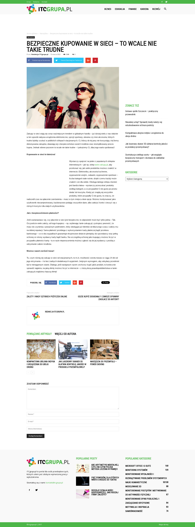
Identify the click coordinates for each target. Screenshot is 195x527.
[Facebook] (162, 2)
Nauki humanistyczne (136, 482)
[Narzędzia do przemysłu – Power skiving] (104, 349)
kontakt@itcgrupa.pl (54, 482)
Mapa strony (163, 524)
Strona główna (32, 33)
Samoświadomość (133, 511)
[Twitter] (166, 2)
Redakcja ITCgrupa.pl (39, 54)
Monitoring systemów (136, 470)
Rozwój (156, 9)
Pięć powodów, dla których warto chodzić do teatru (105, 478)
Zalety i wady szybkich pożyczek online (47, 296)
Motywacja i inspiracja (137, 507)
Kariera (144, 9)
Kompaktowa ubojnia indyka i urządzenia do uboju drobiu (41, 364)
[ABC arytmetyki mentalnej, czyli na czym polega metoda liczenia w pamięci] (82, 468)
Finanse (133, 9)
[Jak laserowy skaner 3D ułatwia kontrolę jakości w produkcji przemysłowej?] (72, 349)
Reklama (36, 2)
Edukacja (120, 9)
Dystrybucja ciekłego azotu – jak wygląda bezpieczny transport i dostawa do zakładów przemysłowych (144, 157)
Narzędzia (30, 37)
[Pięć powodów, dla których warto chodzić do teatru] (82, 481)
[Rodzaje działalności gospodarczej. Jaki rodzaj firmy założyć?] (82, 493)
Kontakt (44, 2)
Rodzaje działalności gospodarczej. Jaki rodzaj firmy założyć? (104, 492)
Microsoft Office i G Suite (138, 466)
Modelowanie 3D (133, 486)
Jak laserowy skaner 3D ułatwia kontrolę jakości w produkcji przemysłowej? (72, 364)
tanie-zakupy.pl (101, 165)
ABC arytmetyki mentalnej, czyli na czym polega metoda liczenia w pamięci (105, 467)
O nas (29, 2)
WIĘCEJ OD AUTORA (65, 333)
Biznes (107, 9)
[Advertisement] (97, 23)
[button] (165, 9)
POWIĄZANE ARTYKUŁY (39, 333)
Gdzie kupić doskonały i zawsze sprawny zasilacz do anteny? (98, 298)
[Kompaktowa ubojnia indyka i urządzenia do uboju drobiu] (41, 349)
